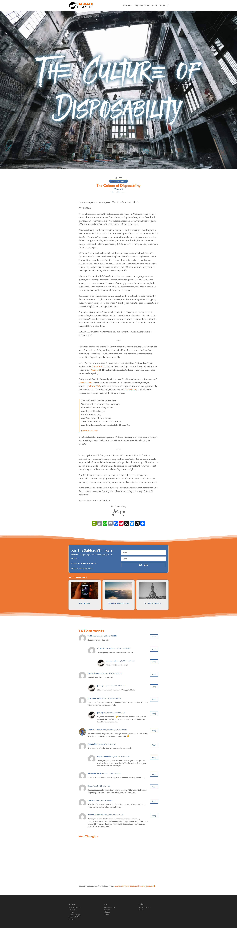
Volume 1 (107, 910)
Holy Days (73, 910)
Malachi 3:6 (131, 389)
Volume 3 (107, 914)
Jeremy (114, 192)
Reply (154, 637)
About (154, 5)
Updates (71, 919)
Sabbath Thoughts (118, 181)
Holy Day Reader (109, 907)
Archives (126, 5)
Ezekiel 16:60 (85, 382)
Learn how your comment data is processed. (135, 886)
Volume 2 (118, 189)
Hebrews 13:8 (94, 386)
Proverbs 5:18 (98, 366)
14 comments (122, 192)
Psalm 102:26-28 (89, 430)
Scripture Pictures (141, 5)
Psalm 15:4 (95, 370)
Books (162, 5)
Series (72, 912)
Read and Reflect (74, 917)
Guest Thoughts (75, 915)
